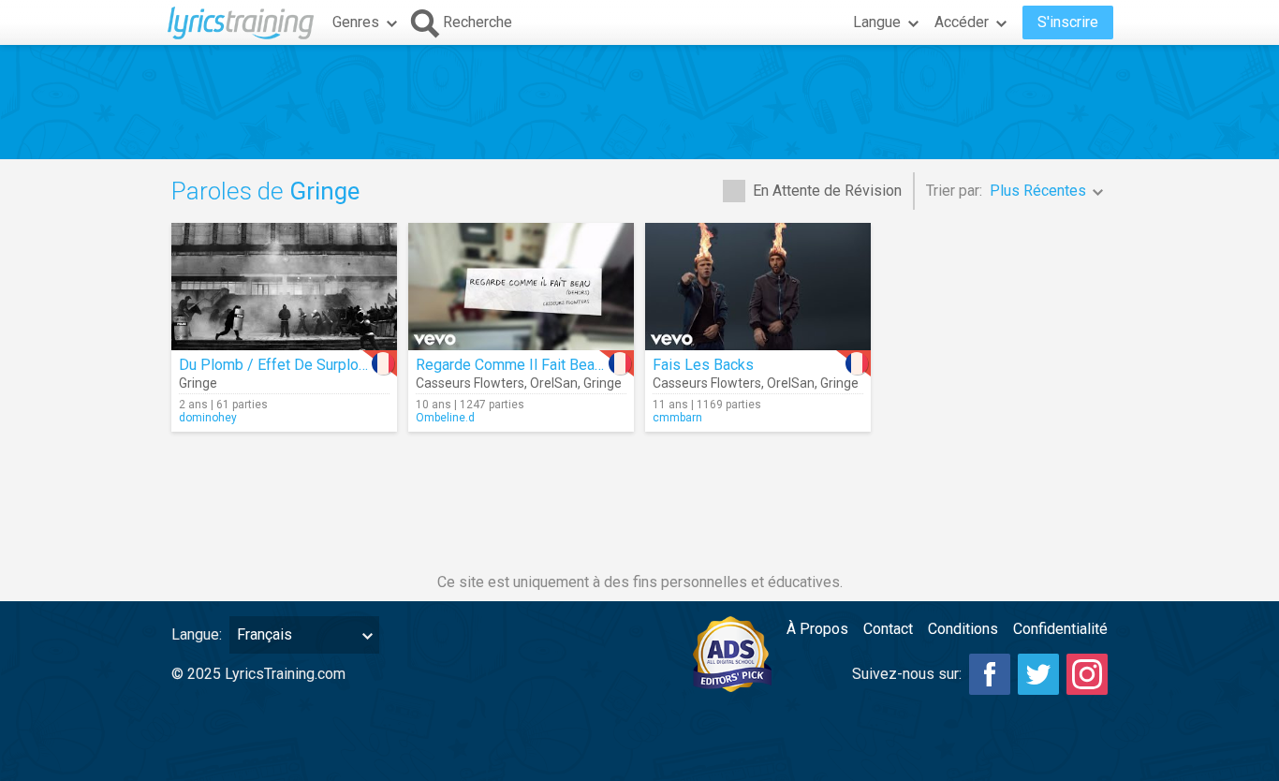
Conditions (963, 629)
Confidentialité (1060, 629)
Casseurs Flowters (470, 383)
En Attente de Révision (827, 190)
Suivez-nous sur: (907, 674)
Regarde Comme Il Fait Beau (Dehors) (539, 365)
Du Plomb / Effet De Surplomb (279, 365)
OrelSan (554, 383)
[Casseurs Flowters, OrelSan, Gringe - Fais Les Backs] (758, 286)
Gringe (198, 383)
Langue (877, 22)
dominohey (208, 417)
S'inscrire (1067, 22)
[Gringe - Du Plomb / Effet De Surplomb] (284, 286)
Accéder (961, 22)
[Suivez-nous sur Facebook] (989, 674)
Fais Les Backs (703, 365)
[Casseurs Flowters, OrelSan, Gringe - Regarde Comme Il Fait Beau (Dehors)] (521, 286)
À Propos (817, 629)
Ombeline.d (445, 417)
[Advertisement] (639, 102)
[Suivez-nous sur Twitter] (1038, 674)
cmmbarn (677, 417)
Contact (888, 629)
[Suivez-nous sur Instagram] (1087, 674)
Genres (355, 22)
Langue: (196, 634)
